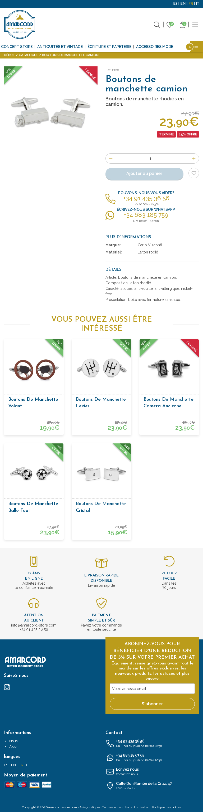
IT (197, 4)
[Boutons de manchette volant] (33, 368)
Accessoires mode (154, 47)
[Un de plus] (194, 158)
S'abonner (152, 703)
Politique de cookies (166, 807)
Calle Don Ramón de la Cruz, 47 (144, 785)
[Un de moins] (110, 158)
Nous (13, 741)
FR (190, 4)
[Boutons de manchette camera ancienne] (169, 368)
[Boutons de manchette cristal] (101, 472)
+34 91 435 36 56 (139, 743)
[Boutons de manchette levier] (101, 368)
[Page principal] (20, 24)
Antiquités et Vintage (60, 47)
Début (9, 55)
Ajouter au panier (144, 173)
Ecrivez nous (127, 771)
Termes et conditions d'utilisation (126, 807)
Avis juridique (90, 807)
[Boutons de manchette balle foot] (33, 472)
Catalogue (28, 55)
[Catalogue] (195, 24)
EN (183, 4)
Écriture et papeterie (109, 47)
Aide (12, 747)
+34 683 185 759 (139, 757)
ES (175, 4)
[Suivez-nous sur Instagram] (7, 687)
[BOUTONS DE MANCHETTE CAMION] (51, 113)
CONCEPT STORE (17, 47)
